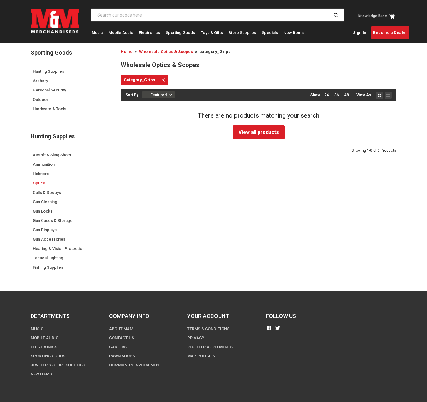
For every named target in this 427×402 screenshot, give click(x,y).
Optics (39, 183)
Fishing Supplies (48, 267)
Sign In (359, 32)
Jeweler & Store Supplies (58, 365)
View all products (259, 132)
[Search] (336, 15)
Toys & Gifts (212, 32)
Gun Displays (45, 230)
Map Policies (201, 356)
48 (346, 95)
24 (326, 95)
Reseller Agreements (210, 347)
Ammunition (44, 164)
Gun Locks (43, 211)
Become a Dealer (390, 32)
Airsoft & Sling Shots (52, 155)
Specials (270, 32)
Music (97, 32)
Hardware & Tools (49, 108)
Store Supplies (242, 32)
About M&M (121, 328)
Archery (40, 80)
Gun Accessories (49, 239)
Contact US (121, 338)
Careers (118, 347)
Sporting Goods (180, 32)
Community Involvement (135, 365)
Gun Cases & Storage (53, 220)
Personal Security (49, 90)
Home (127, 51)
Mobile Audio (120, 32)
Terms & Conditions (208, 328)
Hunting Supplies (48, 71)
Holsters (41, 173)
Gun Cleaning (45, 201)
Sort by (131, 95)
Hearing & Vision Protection (58, 248)
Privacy (195, 338)
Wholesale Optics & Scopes (166, 51)
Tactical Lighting (48, 258)
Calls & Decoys (47, 192)
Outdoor (40, 99)
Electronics (149, 32)
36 (336, 95)
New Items (294, 32)
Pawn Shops (122, 356)
